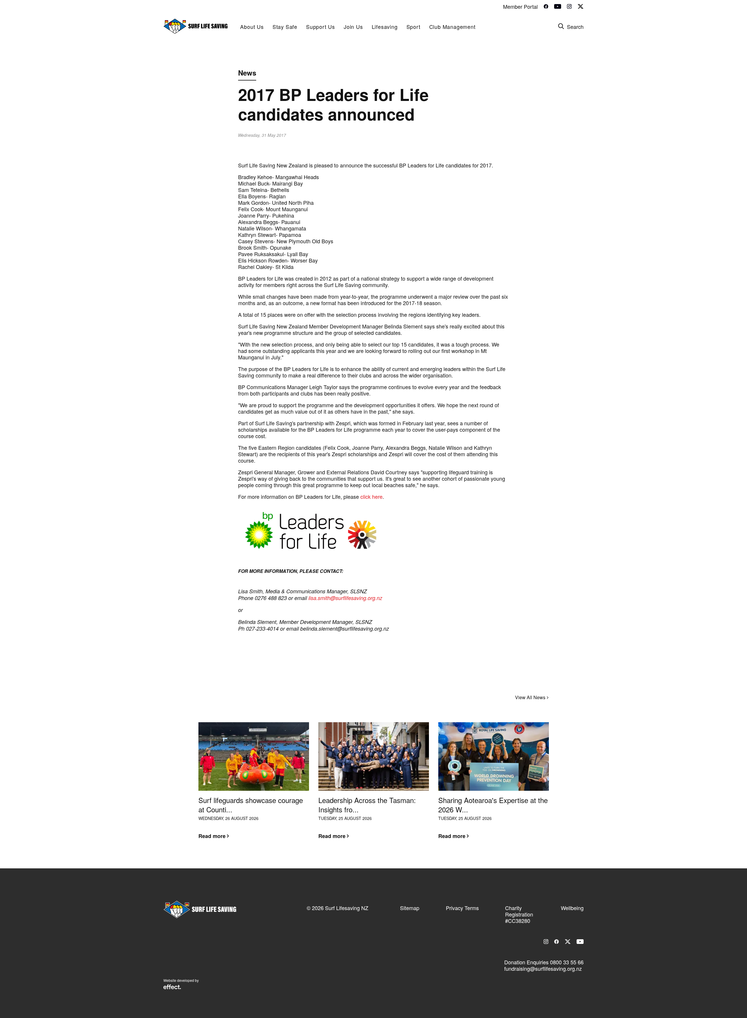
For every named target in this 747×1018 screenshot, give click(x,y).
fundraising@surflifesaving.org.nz (543, 968)
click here (371, 496)
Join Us (353, 26)
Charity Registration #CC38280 (519, 914)
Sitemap (409, 908)
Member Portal (520, 6)
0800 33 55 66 (567, 962)
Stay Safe (285, 26)
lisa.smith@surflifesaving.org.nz (345, 597)
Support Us (320, 26)
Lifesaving (385, 26)
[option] (254, 785)
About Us (251, 26)
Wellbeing (572, 908)
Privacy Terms (462, 908)
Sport (413, 26)
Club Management (452, 26)
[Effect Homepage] (172, 987)
